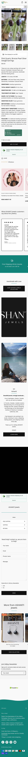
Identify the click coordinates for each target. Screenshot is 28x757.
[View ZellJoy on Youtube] (14, 742)
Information (3, 708)
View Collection (14, 652)
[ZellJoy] (4, 2)
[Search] (25, 6)
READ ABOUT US (6, 199)
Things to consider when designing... (11, 737)
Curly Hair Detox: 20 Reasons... (9, 731)
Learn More (14, 434)
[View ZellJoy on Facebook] (2, 742)
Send (14, 593)
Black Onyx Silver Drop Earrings (12, 644)
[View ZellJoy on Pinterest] (6, 742)
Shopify (9, 747)
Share (5, 158)
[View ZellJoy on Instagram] (10, 742)
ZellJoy (6, 747)
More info (14, 154)
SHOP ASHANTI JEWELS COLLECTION (14, 288)
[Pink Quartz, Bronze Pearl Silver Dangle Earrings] (4, 47)
